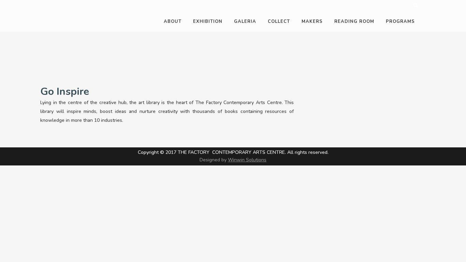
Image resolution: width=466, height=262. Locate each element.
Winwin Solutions (247, 160)
